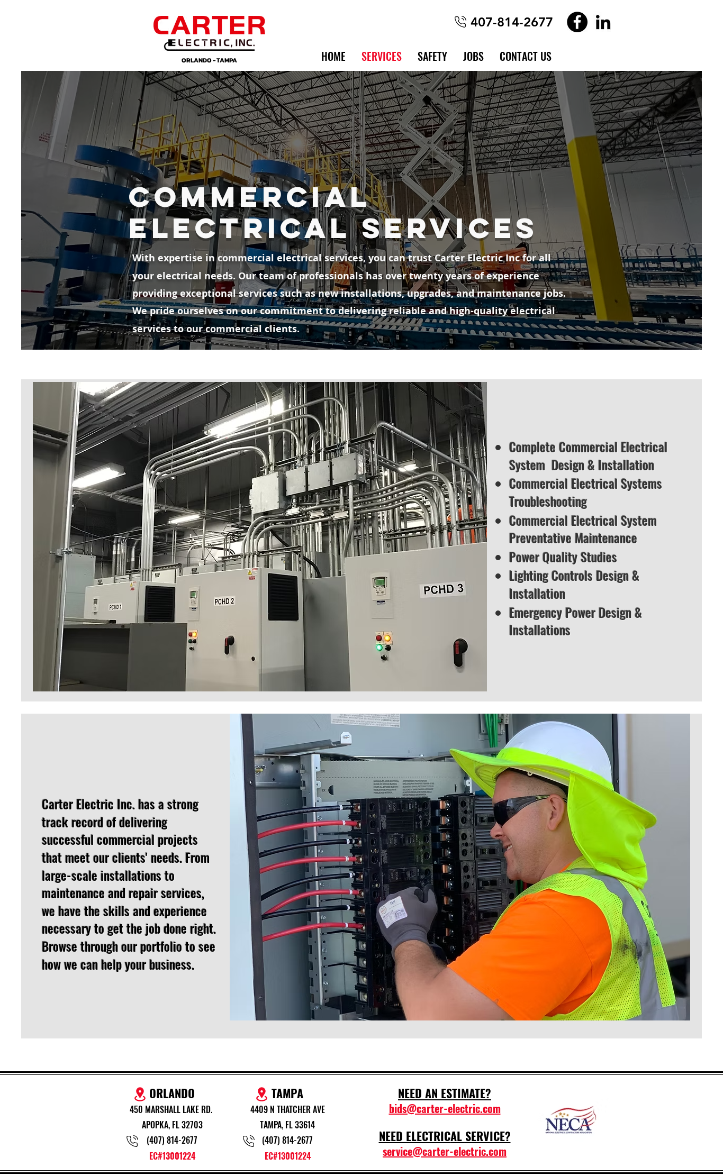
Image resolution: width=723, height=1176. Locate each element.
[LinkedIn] (603, 22)
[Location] (261, 1094)
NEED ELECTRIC (414, 1135)
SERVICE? (488, 1135)
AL (457, 1135)
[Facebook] (577, 22)
